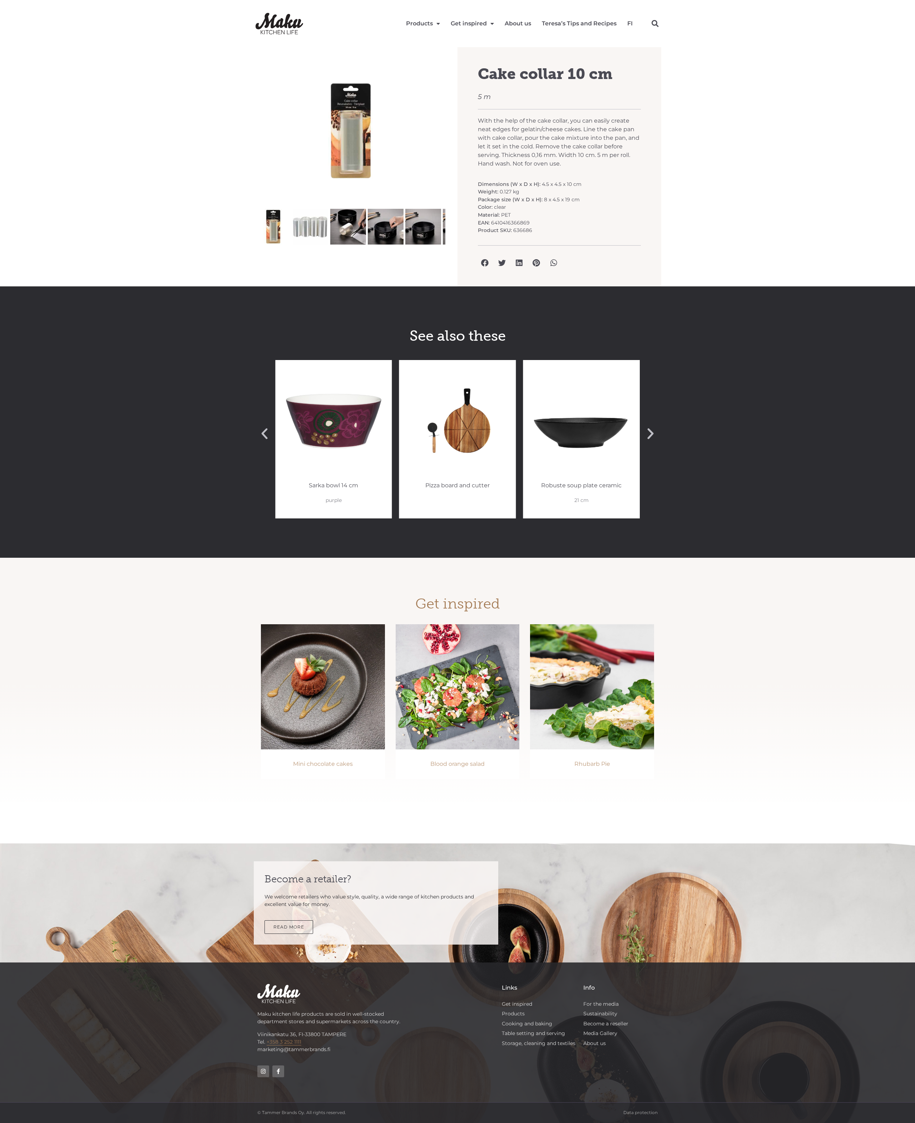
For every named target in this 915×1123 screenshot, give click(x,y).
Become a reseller (605, 1023)
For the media (601, 1004)
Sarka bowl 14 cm (333, 485)
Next (456, 134)
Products (419, 23)
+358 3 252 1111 (284, 1042)
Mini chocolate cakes (323, 763)
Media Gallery (600, 1033)
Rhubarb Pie (592, 763)
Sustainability (600, 1013)
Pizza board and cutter (457, 485)
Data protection (640, 1112)
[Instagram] (263, 1071)
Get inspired (469, 23)
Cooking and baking (527, 1023)
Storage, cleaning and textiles (538, 1043)
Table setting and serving (533, 1033)
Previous (244, 134)
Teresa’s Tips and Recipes (579, 23)
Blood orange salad (457, 763)
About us (518, 23)
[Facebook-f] (278, 1071)
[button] (655, 24)
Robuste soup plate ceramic (581, 485)
